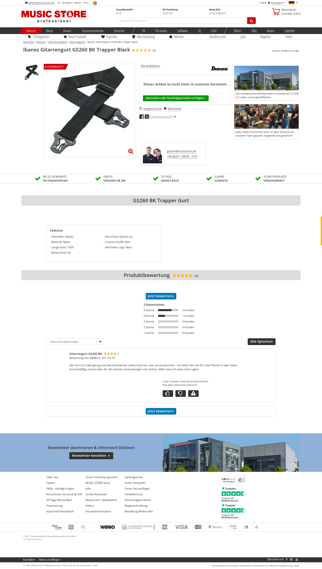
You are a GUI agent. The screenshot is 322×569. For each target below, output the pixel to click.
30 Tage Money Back (59, 500)
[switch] (241, 480)
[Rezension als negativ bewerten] (180, 393)
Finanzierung (54, 506)
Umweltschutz (134, 494)
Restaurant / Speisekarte (101, 500)
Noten (270, 30)
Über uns (52, 477)
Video (289, 36)
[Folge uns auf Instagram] (291, 559)
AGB (296, 565)
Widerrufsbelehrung (281, 565)
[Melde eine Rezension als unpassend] (193, 393)
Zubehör (289, 30)
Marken (179, 36)
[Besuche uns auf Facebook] (286, 559)
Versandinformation (98, 511)
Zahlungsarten (134, 477)
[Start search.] (251, 20)
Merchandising (146, 36)
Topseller (111, 36)
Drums (67, 30)
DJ (199, 30)
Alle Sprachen (261, 341)
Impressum (246, 565)
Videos (90, 506)
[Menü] (245, 477)
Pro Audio (161, 30)
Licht (214, 30)
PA (143, 30)
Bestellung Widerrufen (139, 511)
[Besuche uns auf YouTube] (297, 559)
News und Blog (48, 559)
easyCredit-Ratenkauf (59, 511)
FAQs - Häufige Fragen (60, 488)
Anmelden (277, 2)
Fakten (50, 483)
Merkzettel (174, 109)
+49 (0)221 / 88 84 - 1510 (182, 156)
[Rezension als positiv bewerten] (168, 393)
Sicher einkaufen (135, 483)
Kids (254, 30)
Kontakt (28, 559)
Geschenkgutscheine (138, 500)
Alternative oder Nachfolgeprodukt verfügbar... (176, 98)
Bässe (49, 30)
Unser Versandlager (137, 488)
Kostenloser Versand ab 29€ (64, 494)
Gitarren (31, 30)
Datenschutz (261, 565)
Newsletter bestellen (89, 455)
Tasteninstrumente (92, 30)
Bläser (237, 30)
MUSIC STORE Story (98, 483)
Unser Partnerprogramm (101, 477)
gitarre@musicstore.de (41, 2)
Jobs (243, 36)
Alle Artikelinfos (150, 66)
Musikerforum (220, 565)
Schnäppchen (41, 36)
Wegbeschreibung (136, 506)
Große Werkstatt (96, 494)
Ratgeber (265, 36)
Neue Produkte (78, 36)
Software (182, 30)
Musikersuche (218, 36)
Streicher (119, 30)
